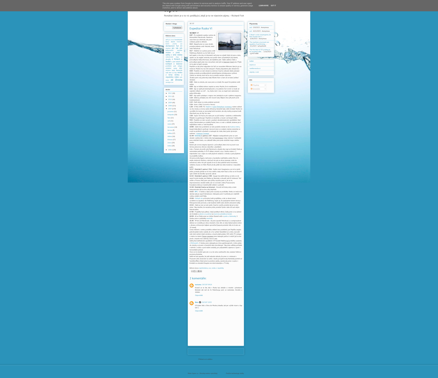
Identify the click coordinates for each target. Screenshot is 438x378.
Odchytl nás (199, 198)
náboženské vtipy (172, 57)
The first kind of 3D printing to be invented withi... (259, 51)
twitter (251, 61)
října (169, 118)
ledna (170, 146)
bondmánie (178, 40)
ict (181, 46)
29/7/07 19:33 (207, 302)
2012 (170, 93)
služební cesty (171, 68)
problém (169, 66)
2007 (170, 109)
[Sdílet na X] (196, 271)
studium (168, 70)
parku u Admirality (230, 216)
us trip (174, 73)
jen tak (175, 48)
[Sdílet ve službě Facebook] (199, 271)
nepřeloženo (203, 268)
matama (198, 285)
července (171, 127)
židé (172, 82)
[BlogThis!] (194, 271)
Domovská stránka (216, 351)
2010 (170, 99)
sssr (210, 268)
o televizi (177, 64)
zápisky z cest (254, 72)
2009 (170, 103)
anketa (172, 40)
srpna (170, 124)
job (181, 48)
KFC (196, 192)
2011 (170, 96)
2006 (170, 150)
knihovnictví (169, 50)
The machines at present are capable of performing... (259, 43)
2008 (170, 106)
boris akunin (170, 42)
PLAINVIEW (221, 373)
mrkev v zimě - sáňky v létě (174, 53)
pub (174, 66)
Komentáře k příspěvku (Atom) (223, 359)
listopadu (171, 115)
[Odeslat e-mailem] (192, 271)
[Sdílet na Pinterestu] (201, 271)
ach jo (168, 40)
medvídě (209, 218)
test (170, 73)
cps (181, 44)
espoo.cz (252, 65)
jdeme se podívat (205, 214)
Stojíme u (219, 107)
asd (250, 27)
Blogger (247, 373)
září (169, 121)
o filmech (176, 59)
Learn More (264, 6)
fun (177, 46)
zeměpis (168, 82)
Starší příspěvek (235, 351)
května (170, 133)
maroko (179, 50)
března (170, 140)
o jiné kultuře (176, 62)
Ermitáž (198, 136)
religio (180, 66)
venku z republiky (218, 268)
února (170, 143)
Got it (273, 6)
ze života (176, 79)
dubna (170, 136)
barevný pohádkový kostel (223, 214)
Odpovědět (199, 295)
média (179, 55)
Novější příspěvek (197, 351)
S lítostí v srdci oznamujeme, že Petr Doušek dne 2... (260, 36)
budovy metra (235, 127)
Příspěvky (255, 85)
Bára (196, 302)
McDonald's (194, 243)
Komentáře (256, 89)
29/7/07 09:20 (207, 285)
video (176, 77)
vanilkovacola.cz (255, 68)
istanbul (168, 48)
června (170, 130)
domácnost (170, 46)
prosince (171, 111)
